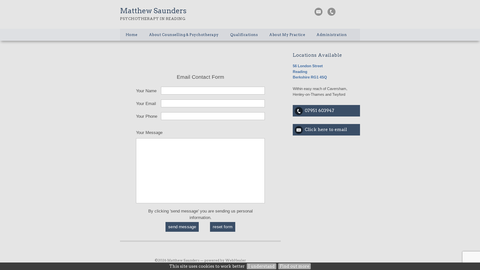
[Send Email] (318, 12)
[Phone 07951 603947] (332, 12)
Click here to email (326, 129)
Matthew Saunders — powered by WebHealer (206, 260)
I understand (261, 266)
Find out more (294, 266)
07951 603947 (319, 110)
